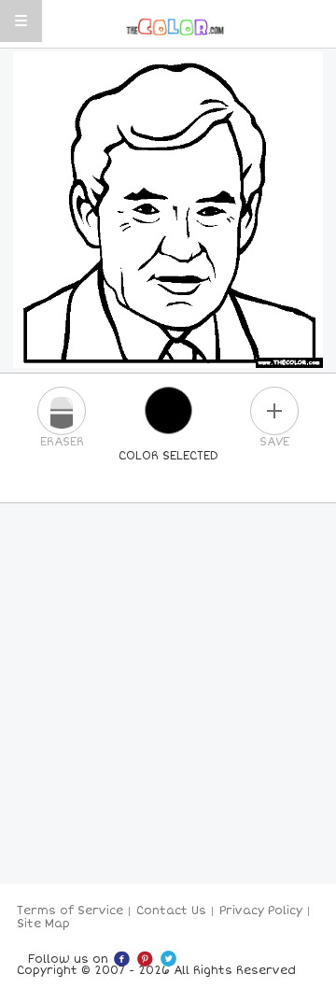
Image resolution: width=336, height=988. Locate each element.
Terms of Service (70, 911)
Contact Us (171, 911)
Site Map (43, 924)
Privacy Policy (260, 911)
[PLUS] (274, 411)
